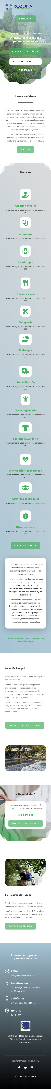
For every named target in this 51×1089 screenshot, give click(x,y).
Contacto (25, 19)
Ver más (26, 149)
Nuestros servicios (25, 62)
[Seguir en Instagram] (32, 1067)
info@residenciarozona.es (23, 975)
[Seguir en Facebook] (19, 1067)
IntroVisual (32, 1076)
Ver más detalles (25, 545)
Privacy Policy (33, 1061)
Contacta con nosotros (25, 725)
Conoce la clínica (20, 926)
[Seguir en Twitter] (25, 1067)
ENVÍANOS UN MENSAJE (25, 823)
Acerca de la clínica (25, 51)
